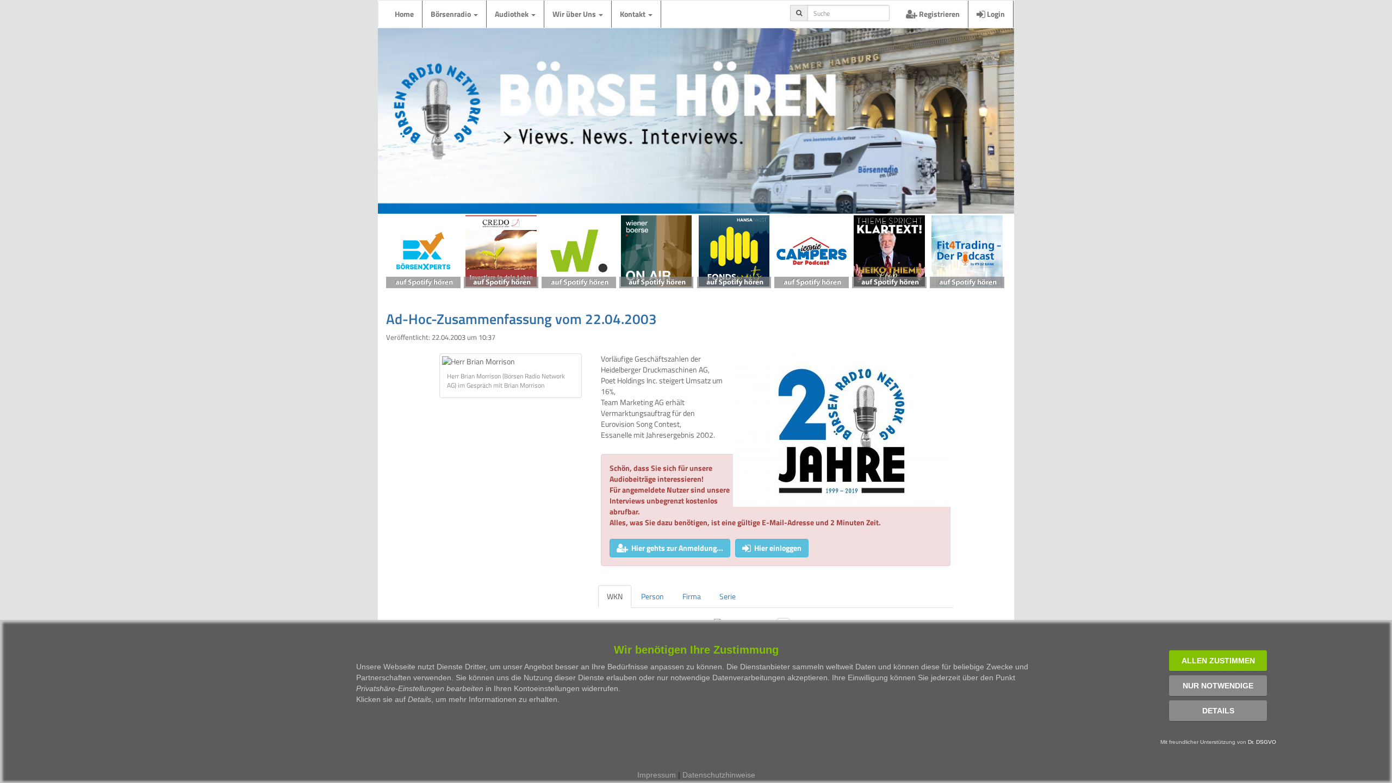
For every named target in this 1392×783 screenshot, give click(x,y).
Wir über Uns (575, 14)
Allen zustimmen (1218, 660)
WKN (615, 596)
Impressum (656, 774)
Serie (727, 596)
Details (1218, 710)
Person (652, 596)
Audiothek (512, 14)
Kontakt (633, 14)
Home (404, 14)
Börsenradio (452, 14)
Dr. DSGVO (1262, 742)
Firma (691, 596)
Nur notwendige (1218, 685)
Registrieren (938, 14)
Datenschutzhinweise (718, 774)
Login (995, 14)
